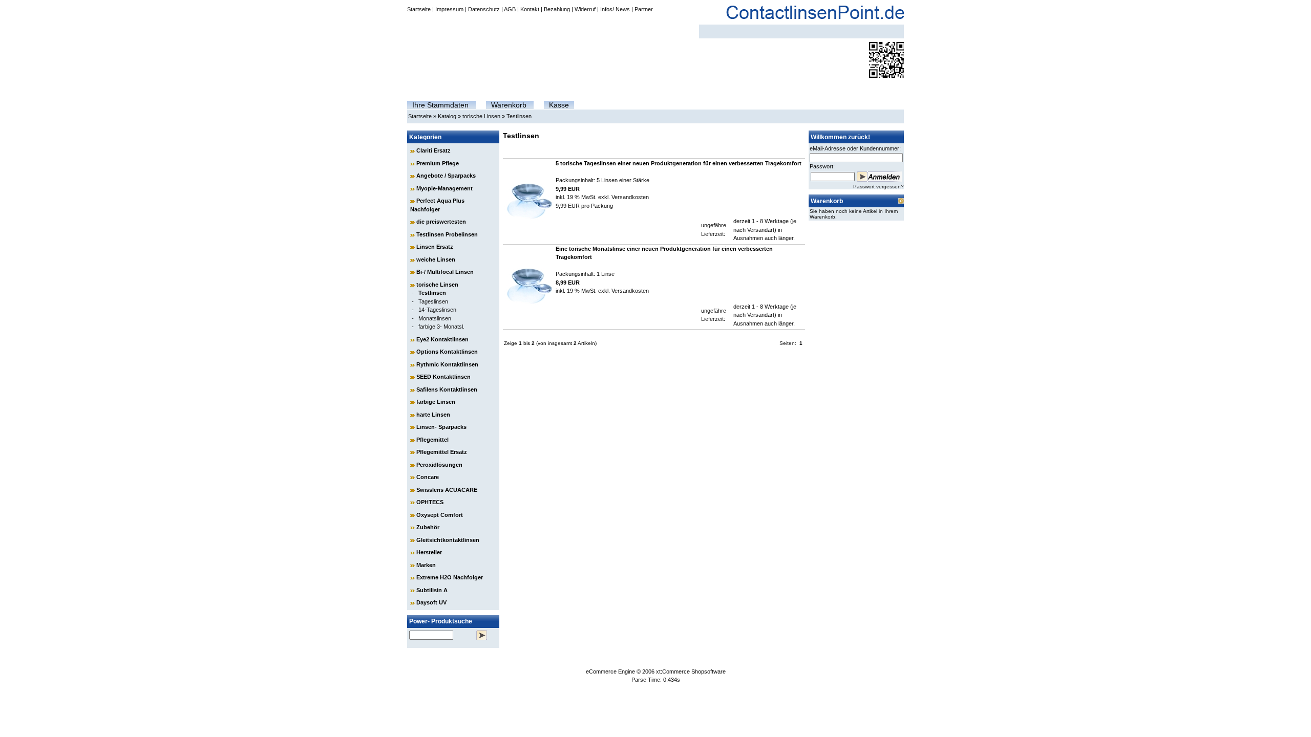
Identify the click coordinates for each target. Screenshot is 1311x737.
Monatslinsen (434, 318)
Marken (426, 565)
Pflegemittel (432, 440)
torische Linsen (481, 116)
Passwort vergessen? (878, 186)
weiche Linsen (435, 259)
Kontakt (529, 9)
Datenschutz (484, 9)
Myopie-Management (444, 188)
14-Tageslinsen (437, 310)
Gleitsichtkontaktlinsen (447, 540)
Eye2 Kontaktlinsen (442, 339)
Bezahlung (557, 9)
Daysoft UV (431, 602)
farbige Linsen (435, 402)
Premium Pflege (437, 163)
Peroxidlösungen (439, 465)
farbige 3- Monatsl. (441, 326)
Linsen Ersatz (434, 247)
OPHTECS (429, 502)
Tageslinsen (433, 301)
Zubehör (427, 527)
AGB (510, 9)
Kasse (559, 105)
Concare (427, 477)
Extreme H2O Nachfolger (449, 577)
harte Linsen (433, 414)
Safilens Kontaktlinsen (446, 389)
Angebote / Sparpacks (446, 175)
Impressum (449, 9)
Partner (644, 9)
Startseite (419, 9)
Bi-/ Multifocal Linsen (445, 272)
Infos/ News (615, 9)
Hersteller (429, 552)
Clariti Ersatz (433, 150)
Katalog (447, 116)
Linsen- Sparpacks (441, 427)
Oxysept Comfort (439, 515)
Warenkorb (508, 105)
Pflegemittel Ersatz (441, 452)
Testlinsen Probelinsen (447, 234)
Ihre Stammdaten (440, 105)
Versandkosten (630, 197)
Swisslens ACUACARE (446, 490)
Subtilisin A (432, 590)
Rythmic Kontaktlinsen (447, 364)
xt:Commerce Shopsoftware (691, 671)
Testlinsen (519, 116)
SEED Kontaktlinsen (443, 377)
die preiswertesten (441, 222)
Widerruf (585, 9)
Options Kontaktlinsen (447, 352)
